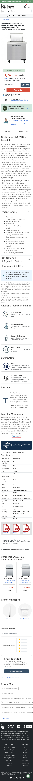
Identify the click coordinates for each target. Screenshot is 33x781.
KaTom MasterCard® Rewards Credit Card (18, 100)
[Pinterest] (17, 777)
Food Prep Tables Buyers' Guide (19, 405)
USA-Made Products (9, 755)
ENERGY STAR (9, 752)
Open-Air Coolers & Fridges (9, 688)
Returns (9, 763)
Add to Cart (18, 90)
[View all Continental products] (16, 436)
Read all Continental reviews (10, 678)
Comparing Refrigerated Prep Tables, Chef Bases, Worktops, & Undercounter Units (19, 401)
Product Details (9, 212)
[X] (14, 777)
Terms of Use (12, 774)
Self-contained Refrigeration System (11, 260)
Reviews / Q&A (23, 131)
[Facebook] (11, 777)
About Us (25, 752)
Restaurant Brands (9, 747)
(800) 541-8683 (17, 120)
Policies (25, 747)
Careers (25, 755)
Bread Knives (9, 618)
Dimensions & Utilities (12, 266)
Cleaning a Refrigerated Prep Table (20, 393)
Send (26, 85)
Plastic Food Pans (24, 618)
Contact (25, 758)
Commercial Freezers (8, 693)
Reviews (25, 765)
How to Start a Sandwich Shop (18, 407)
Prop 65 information (13, 549)
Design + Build (9, 744)
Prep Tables (6, 19)
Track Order (9, 760)
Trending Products (9, 758)
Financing (9, 765)
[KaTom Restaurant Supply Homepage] (7, 6)
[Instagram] (20, 777)
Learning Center (25, 750)
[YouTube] (23, 777)
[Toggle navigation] (3, 11)
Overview (7, 131)
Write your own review (16, 671)
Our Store (25, 760)
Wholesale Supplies (9, 750)
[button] (25, 6)
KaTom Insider (25, 763)
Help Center (25, 744)
